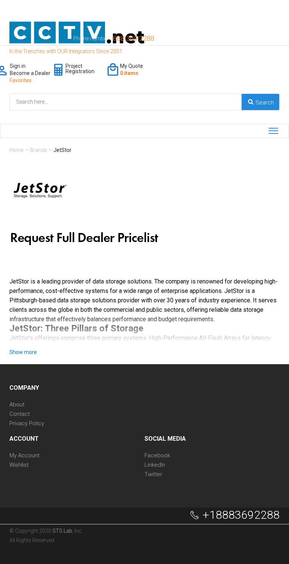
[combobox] (83, 102)
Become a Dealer (30, 73)
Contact (19, 414)
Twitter (153, 474)
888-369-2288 (133, 38)
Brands (38, 150)
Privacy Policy (26, 423)
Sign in (18, 66)
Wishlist (19, 465)
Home (16, 150)
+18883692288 (241, 515)
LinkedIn (154, 465)
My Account (24, 455)
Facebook (157, 455)
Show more (23, 352)
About (16, 405)
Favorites (21, 80)
